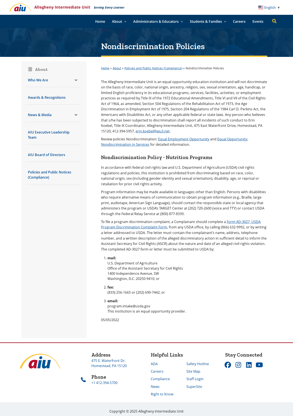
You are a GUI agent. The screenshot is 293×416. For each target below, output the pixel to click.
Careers (239, 21)
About (117, 68)
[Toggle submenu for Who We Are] (75, 79)
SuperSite (194, 386)
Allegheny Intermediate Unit (62, 7)
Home (100, 21)
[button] (124, 21)
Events (257, 21)
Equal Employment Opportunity (183, 139)
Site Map (193, 371)
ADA (154, 363)
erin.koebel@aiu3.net (153, 131)
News (155, 386)
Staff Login (195, 379)
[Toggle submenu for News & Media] (75, 114)
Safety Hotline (197, 363)
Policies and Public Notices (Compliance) (153, 68)
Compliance (160, 379)
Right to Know (162, 394)
